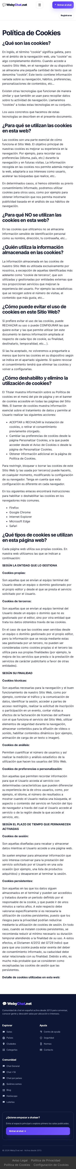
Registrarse (66, 15)
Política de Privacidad (45, 1160)
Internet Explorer (20, 516)
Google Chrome (20, 512)
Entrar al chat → (17, 1131)
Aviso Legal (20, 1160)
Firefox (14, 507)
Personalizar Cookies (38, 449)
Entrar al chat (63, 5)
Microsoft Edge (19, 521)
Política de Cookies (22, 458)
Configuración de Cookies (51, 1165)
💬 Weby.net (14, 5)
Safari (13, 526)
